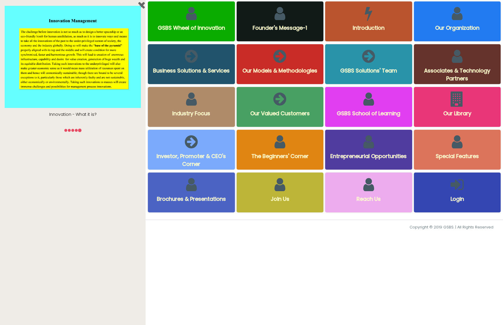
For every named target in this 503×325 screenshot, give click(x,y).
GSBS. (448, 227)
